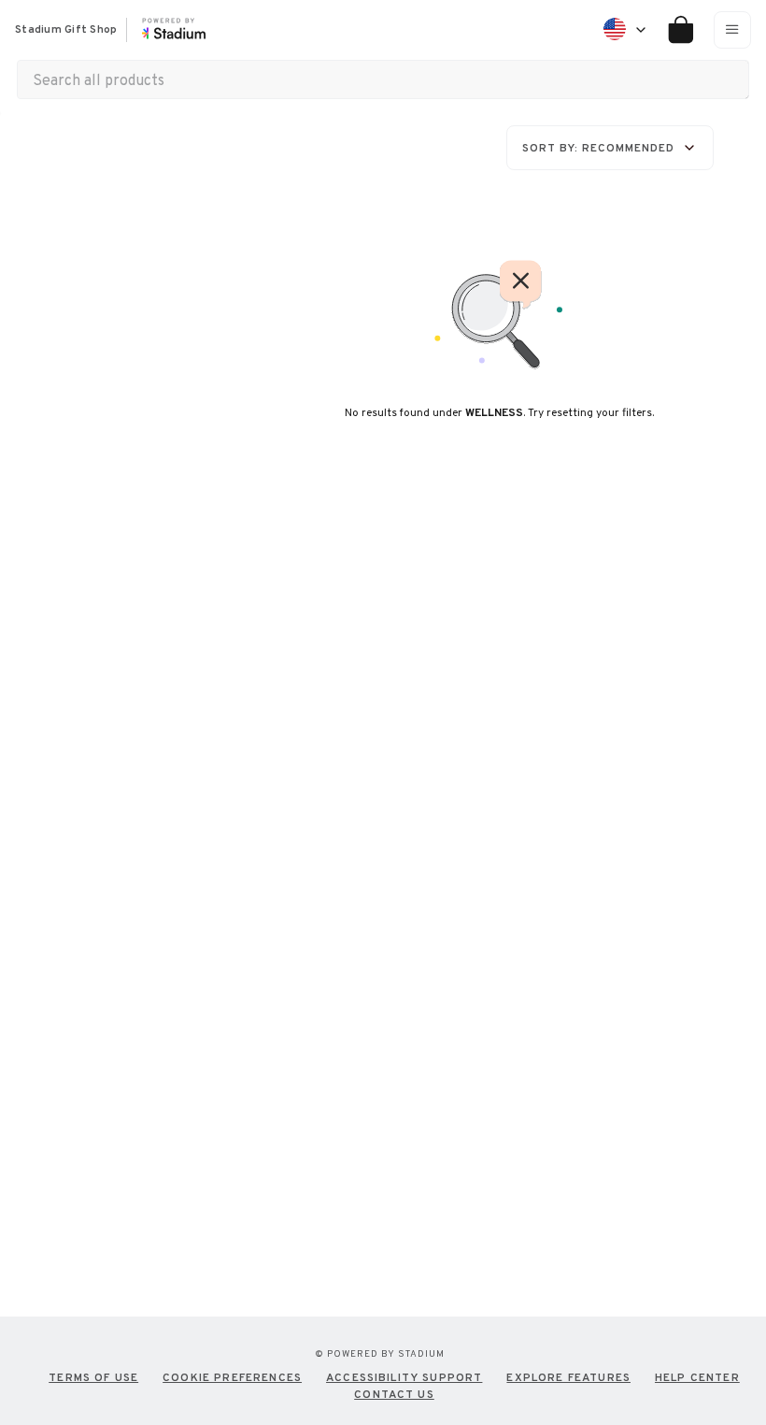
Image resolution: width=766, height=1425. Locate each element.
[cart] (674, 30)
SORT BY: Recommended (598, 147)
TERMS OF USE (93, 1377)
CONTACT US (394, 1394)
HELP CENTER (697, 1377)
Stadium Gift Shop (66, 29)
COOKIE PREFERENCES (232, 1377)
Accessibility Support (404, 1377)
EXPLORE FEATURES (568, 1377)
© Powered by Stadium (380, 1353)
